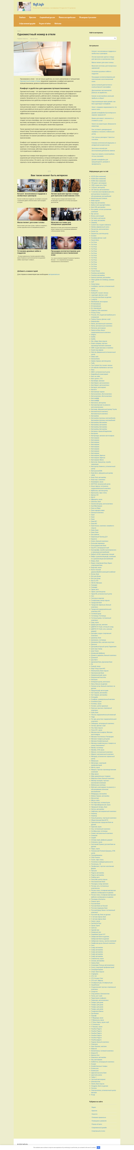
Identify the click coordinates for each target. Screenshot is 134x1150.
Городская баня (96, 603)
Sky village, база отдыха (99, 341)
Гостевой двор (96, 613)
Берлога (94, 539)
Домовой (94, 657)
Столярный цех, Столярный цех (102, 983)
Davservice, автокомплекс (100, 229)
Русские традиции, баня (99, 908)
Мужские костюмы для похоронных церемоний (61, 223)
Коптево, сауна (96, 704)
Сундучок (94, 991)
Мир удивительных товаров (100, 776)
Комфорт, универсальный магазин (103, 699)
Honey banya (95, 284)
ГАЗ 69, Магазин (96, 583)
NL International (96, 308)
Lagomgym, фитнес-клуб (99, 295)
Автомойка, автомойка (99, 425)
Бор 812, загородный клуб (100, 548)
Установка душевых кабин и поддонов (29, 252)
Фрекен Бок (95, 1055)
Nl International (96, 304)
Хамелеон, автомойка (98, 1057)
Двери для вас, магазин (99, 624)
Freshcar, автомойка (98, 273)
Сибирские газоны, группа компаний (103, 941)
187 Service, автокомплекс (100, 189)
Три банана (95, 1013)
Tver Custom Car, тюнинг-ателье (101, 365)
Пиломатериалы (96, 855)
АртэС (93, 497)
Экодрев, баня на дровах (99, 1086)
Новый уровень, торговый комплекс (103, 818)
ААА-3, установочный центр (100, 372)
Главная (22, 17)
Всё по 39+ (94, 581)
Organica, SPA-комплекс (99, 310)
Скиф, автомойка (97, 947)
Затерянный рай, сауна (98, 675)
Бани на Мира (95, 508)
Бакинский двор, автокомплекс (102, 504)
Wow (92, 370)
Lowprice (94, 299)
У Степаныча (95, 1024)
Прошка (94, 871)
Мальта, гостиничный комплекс (102, 752)
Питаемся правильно (67, 17)
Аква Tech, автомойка (98, 477)
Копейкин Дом (96, 701)
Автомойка (95, 416)
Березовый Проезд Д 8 (99, 537)
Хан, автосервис (96, 1059)
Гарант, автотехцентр (98, 592)
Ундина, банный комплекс (100, 1042)
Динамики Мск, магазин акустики (102, 642)
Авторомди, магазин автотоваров (102, 436)
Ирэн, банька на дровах (99, 684)
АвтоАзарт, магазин (97, 381)
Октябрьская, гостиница (99, 831)
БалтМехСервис (96, 506)
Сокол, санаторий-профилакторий (102, 967)
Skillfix (93, 337)
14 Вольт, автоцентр (98, 187)
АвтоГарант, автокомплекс (100, 383)
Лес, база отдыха (97, 728)
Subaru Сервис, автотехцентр (101, 361)
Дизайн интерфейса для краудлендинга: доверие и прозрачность (101, 162)
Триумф (93, 1016)
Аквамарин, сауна (97, 482)
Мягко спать (95, 800)
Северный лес (96, 932)
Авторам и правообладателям (101, 431)
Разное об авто (45, 23)
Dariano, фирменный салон (100, 227)
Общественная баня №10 (99, 820)
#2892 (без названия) (98, 181)
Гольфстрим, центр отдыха (100, 600)
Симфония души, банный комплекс (103, 943)
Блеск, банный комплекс (99, 541)
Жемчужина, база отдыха (99, 671)
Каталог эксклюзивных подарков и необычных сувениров (32, 195)
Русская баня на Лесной (99, 906)
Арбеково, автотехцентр (99, 490)
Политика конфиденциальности (102, 862)
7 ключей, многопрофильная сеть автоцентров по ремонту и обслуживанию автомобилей (102, 194)
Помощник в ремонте (87, 17)
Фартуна (94, 1048)
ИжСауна (94, 679)
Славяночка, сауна (97, 958)
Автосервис (95, 438)
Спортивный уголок (47, 17)
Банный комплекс (97, 512)
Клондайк (94, 697)
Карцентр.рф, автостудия (99, 690)
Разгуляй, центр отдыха (99, 879)
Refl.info (38, 4)
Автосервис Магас (97, 460)
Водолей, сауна (96, 567)
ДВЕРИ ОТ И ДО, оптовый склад (102, 627)
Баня (92, 515)
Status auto (94, 356)
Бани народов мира (97, 510)
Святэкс (94, 928)
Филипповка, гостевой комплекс (102, 1051)
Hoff (92, 282)
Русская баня (95, 903)
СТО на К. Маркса (97, 980)
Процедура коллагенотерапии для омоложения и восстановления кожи (65, 253)
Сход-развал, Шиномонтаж (100, 994)
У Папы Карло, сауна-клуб (100, 1022)
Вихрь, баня (95, 561)
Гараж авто (95, 589)
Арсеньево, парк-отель (99, 493)
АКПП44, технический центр (100, 484)
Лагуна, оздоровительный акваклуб (103, 715)
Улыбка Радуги (96, 1029)
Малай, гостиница (97, 748)
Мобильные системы (98, 785)
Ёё (92, 664)
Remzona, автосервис (98, 328)
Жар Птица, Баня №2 (98, 668)
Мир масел (95, 774)
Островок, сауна (96, 842)
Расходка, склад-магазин (99, 884)
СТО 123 (94, 976)
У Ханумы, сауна (96, 1027)
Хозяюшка (94, 1068)
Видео (94, 1107)
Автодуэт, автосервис (98, 387)
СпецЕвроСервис (97, 969)
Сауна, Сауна (95, 925)
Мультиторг (95, 798)
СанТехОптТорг (96, 923)
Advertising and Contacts (99, 198)
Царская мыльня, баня (98, 1073)
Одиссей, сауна (96, 827)
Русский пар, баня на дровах (100, 914)
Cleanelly (94, 222)
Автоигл (94, 389)
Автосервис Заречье (98, 455)
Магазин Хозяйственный (99, 741)
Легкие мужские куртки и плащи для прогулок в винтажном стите (65, 195)
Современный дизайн (27, 23)
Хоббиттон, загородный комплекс (102, 1062)
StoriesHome (95, 359)
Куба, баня (94, 712)
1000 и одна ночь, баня (98, 185)
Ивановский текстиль (98, 677)
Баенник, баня (96, 501)
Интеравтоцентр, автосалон (100, 682)
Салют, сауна (95, 921)
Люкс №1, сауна (96, 730)
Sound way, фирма (97, 350)
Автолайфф (95, 398)
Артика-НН (94, 495)
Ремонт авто (95, 901)
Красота (32, 17)
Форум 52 (94, 1053)
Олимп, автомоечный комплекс (102, 833)
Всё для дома (95, 578)
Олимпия (94, 835)
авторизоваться (54, 274)
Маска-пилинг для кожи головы (30, 222)
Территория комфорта (98, 998)
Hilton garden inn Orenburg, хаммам (102, 280)
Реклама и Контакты (98, 899)
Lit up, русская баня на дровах (101, 297)
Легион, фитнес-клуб (98, 726)
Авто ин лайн (95, 376)
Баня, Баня (94, 530)
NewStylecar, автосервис (99, 302)
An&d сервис (95, 200)
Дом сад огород (96, 649)
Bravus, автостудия (97, 216)
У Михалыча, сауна (97, 1020)
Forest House (95, 271)
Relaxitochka (95, 321)
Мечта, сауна (95, 767)
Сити (92, 945)
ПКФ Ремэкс (95, 857)
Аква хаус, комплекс (98, 479)
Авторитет (94, 433)
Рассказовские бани (98, 882)
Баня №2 (94, 523)
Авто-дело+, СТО (97, 378)
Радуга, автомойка (97, 873)
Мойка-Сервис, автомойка (100, 796)
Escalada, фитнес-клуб (98, 238)
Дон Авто (94, 660)
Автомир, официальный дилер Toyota (104, 409)
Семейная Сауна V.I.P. (98, 934)
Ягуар (93, 1095)
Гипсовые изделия (97, 598)
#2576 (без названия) (98, 176)
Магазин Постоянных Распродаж (102, 737)
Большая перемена (97, 543)
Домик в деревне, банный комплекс (103, 655)
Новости (57, 23)
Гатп (92, 596)
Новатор (94, 813)
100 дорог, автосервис (99, 183)
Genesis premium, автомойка (100, 277)
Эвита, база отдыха (97, 1084)
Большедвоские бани (98, 545)
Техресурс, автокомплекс (100, 1000)
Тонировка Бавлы (97, 1011)
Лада (93, 717)
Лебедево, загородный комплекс (102, 723)
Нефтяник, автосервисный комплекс (103, 811)
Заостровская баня (97, 673)
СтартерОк (94, 974)
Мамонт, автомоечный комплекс (102, 754)
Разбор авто (95, 877)
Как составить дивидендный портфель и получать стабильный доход (103, 132)
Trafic (93, 363)
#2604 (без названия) (98, 179)
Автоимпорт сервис (98, 392)
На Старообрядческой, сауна (100, 805)
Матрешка (94, 761)
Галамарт (94, 585)
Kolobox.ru (94, 291)
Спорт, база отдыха (97, 972)
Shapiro (93, 334)
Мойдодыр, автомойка (99, 794)
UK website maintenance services (102, 367)
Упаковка (94, 1044)
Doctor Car (94, 231)
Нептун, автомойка (97, 809)
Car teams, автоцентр (98, 218)
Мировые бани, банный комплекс (102, 778)
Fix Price (94, 242)
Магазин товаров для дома (100, 739)
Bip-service (95, 214)
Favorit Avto (95, 240)
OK (98, 1147)
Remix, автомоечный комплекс (101, 324)
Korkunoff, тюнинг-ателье (99, 293)
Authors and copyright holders (100, 205)
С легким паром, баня (98, 917)
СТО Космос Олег (97, 978)
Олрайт (93, 838)
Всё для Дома (96, 576)
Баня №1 (94, 521)
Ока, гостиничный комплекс (100, 829)
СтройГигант (95, 985)
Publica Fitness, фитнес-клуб (100, 319)
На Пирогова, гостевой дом (100, 802)
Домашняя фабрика (98, 653)
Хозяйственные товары (99, 1066)
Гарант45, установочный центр (101, 594)
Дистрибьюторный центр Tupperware (103, 646)
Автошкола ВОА (96, 471)
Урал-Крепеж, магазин (99, 1046)
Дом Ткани (95, 651)
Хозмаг (93, 1064)
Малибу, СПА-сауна (97, 750)
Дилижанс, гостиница (98, 640)
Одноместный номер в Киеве (30, 81)
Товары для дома (97, 1002)
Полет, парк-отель (97, 860)
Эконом (94, 1088)
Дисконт (94, 644)
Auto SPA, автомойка (98, 207)
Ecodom (93, 236)
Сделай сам (95, 930)
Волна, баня (95, 574)
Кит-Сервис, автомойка (99, 693)
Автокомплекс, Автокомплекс (101, 394)
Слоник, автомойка (97, 961)
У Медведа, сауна (97, 1018)
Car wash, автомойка (98, 220)
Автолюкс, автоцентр (98, 403)
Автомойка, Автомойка (99, 422)
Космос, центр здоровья (99, 706)
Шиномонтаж (95, 1081)
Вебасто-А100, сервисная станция (102, 554)
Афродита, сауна (96, 499)
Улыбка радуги (96, 1040)
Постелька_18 (96, 864)
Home (19, 31)
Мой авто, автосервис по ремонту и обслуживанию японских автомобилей (103, 789)
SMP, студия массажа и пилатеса (102, 348)
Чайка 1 (93, 1077)
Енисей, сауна (95, 666)
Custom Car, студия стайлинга (101, 225)
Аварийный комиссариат (99, 374)
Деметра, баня (96, 638)
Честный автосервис (98, 1079)
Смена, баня (95, 963)
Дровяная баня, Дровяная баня (101, 662)
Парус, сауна (95, 849)
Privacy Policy (95, 313)
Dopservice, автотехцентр (99, 233)
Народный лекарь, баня (99, 807)
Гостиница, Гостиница (98, 616)
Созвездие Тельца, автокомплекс (102, 965)
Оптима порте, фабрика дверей (101, 840)
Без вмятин (95, 534)
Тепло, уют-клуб (96, 996)
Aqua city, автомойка (98, 203)
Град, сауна (95, 622)
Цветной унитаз (96, 1075)
